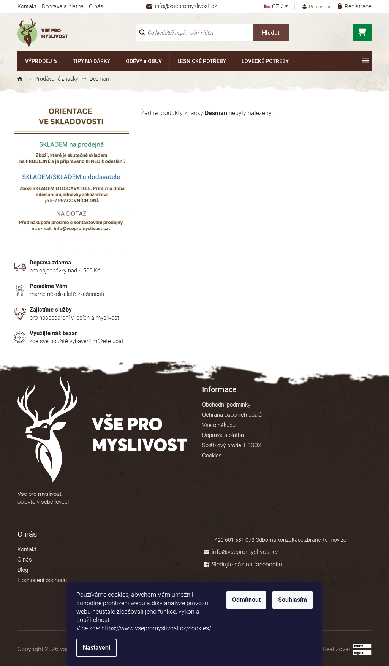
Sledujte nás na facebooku (247, 564)
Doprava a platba (63, 6)
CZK (278, 6)
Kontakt (26, 6)
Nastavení (96, 647)
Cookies (212, 455)
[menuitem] (41, 61)
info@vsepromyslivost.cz (245, 551)
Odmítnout (246, 599)
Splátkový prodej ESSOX (231, 445)
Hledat (271, 32)
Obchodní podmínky (226, 404)
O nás (96, 6)
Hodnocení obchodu (42, 580)
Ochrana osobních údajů (232, 414)
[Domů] (23, 79)
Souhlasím (292, 599)
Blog (22, 569)
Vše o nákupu (219, 425)
